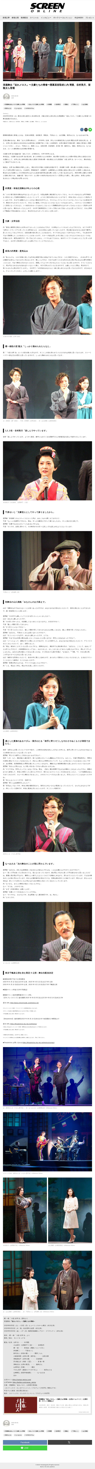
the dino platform (50, 1466)
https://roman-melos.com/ (21, 1380)
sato (12, 98)
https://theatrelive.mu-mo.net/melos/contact (38, 1043)
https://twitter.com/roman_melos (24, 1382)
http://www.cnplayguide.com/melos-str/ (24, 1003)
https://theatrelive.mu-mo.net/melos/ (23, 1024)
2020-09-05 (14, 96)
